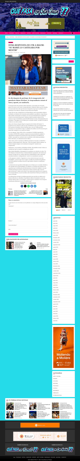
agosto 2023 (55, 304)
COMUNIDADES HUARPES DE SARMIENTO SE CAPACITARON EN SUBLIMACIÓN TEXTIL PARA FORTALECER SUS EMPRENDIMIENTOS (63, 98)
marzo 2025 (55, 259)
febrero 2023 (56, 318)
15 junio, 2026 (17, 248)
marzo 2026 (55, 230)
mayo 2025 (55, 254)
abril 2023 (55, 313)
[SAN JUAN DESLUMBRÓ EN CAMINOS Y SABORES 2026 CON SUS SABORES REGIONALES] (10, 414)
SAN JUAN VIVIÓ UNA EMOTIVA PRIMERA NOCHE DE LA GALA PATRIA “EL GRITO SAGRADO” (62, 115)
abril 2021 (55, 320)
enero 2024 (55, 292)
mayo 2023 (55, 311)
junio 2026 (55, 223)
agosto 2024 (55, 275)
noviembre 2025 (56, 240)
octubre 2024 (56, 271)
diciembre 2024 (56, 266)
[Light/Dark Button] (72, 33)
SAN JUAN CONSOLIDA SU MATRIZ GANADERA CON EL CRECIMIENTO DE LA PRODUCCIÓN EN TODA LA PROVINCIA (63, 92)
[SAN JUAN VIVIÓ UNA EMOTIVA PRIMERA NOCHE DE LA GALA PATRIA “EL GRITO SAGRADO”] (33, 414)
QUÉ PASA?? (11, 52)
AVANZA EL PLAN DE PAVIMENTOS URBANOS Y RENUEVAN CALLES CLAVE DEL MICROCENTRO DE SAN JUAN (63, 104)
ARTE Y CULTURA (35, 33)
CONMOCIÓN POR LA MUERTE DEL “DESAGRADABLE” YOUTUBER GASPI (19, 245)
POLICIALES (11, 33)
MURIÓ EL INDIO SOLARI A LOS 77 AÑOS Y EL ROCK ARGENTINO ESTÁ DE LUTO (43, 245)
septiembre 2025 (56, 244)
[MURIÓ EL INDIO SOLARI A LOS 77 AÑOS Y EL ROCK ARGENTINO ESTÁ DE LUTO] (32, 245)
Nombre (10, 220)
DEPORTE (29, 33)
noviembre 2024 (56, 268)
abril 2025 (55, 256)
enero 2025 (55, 263)
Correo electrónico (12, 225)
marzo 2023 (55, 316)
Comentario (11, 206)
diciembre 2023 (56, 294)
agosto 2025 (55, 247)
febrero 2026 (56, 232)
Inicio (6, 33)
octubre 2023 (56, 299)
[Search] (74, 33)
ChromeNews (43, 459)
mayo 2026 (55, 225)
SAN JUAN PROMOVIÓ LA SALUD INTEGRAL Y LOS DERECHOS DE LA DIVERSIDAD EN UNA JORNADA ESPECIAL (65, 415)
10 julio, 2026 (17, 418)
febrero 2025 (56, 261)
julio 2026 (55, 221)
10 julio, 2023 (17, 52)
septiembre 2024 (56, 273)
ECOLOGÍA (49, 33)
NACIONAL (55, 33)
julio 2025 (55, 249)
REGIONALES (42, 33)
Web (9, 229)
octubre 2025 (56, 242)
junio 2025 (55, 251)
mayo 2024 (55, 282)
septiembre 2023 (56, 301)
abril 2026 (55, 228)
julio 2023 (55, 306)
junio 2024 (55, 280)
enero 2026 (55, 235)
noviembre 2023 (56, 297)
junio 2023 (55, 308)
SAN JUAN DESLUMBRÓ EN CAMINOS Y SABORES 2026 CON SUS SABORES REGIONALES (20, 414)
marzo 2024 (55, 287)
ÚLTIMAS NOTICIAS (21, 242)
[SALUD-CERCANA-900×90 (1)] (28, 95)
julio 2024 (55, 278)
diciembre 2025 (56, 237)
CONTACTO (61, 33)
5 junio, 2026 (40, 248)
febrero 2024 (56, 289)
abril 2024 (55, 285)
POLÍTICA (17, 33)
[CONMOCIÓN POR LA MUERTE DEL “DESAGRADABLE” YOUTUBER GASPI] (10, 245)
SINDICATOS (23, 33)
